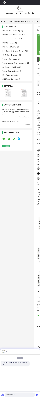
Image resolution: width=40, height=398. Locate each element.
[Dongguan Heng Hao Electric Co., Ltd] (20, 9)
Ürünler (19, 13)
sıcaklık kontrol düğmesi (10, 67)
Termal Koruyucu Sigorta (10, 71)
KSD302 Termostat (9, 43)
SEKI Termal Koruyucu (10, 79)
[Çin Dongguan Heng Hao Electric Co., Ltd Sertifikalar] (8, 93)
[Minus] (37, 352)
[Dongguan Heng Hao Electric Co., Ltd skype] (20, 139)
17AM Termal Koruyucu (10, 55)
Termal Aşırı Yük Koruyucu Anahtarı (25, 21)
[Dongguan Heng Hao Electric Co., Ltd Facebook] (4, 2)
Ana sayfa (9, 13)
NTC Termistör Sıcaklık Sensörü (13, 51)
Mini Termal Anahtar (9, 75)
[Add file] (2, 395)
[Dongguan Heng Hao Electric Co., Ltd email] (4, 139)
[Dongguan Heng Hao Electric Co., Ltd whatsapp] (10, 139)
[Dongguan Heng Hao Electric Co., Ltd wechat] (15, 139)
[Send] (37, 395)
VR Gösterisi (29, 13)
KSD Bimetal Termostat (10, 31)
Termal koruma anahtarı (10, 39)
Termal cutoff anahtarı (10, 59)
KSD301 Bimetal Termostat (11, 35)
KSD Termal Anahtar (9, 47)
